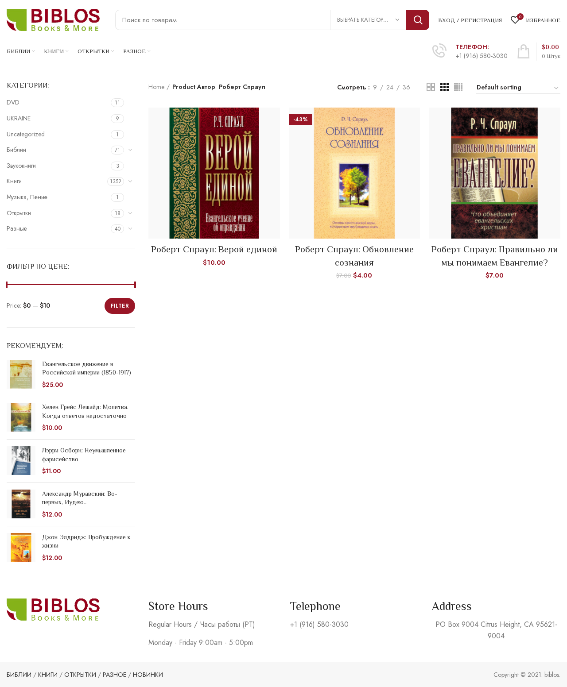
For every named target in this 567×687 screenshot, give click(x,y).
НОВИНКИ (148, 674)
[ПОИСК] (417, 20)
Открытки (19, 212)
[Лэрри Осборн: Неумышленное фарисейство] (21, 461)
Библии (16, 149)
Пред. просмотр (273, 122)
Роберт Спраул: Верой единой (214, 249)
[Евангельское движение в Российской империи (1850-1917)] (21, 375)
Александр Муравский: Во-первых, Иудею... (79, 498)
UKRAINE (19, 118)
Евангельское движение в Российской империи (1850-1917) (86, 368)
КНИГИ (48, 674)
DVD (13, 102)
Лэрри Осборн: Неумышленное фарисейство (84, 455)
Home (156, 87)
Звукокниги (21, 165)
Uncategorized (26, 134)
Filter (120, 306)
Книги (14, 181)
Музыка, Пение (27, 197)
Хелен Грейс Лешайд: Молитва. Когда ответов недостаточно (85, 411)
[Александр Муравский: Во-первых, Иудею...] (21, 504)
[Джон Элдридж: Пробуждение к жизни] (21, 548)
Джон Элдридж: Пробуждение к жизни (86, 541)
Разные (17, 228)
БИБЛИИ (19, 674)
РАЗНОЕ (114, 674)
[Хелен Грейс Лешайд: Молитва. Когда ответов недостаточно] (21, 417)
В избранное (273, 142)
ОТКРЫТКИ (80, 674)
